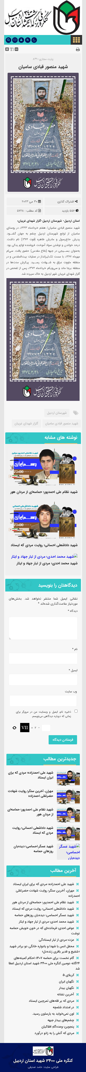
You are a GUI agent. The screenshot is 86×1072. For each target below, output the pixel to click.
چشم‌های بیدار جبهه (60, 1020)
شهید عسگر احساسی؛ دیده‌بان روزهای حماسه (33, 849)
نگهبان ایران (66, 981)
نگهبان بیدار (66, 987)
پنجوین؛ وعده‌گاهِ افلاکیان (58, 1026)
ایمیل (73, 670)
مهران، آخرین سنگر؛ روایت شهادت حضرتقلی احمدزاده (30, 793)
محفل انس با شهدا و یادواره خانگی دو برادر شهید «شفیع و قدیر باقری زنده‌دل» (44, 949)
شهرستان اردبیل (57, 412)
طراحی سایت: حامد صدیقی (43, 1067)
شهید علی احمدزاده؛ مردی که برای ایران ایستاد (30, 775)
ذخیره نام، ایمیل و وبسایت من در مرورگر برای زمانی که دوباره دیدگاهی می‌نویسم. (43, 714)
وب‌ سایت (71, 691)
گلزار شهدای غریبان (26, 423)
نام (75, 649)
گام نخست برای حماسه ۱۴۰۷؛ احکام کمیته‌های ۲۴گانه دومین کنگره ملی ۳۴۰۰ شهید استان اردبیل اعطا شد (44, 963)
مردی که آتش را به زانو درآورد (54, 1033)
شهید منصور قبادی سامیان (43, 66)
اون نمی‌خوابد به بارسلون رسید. (53, 1013)
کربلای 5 (68, 975)
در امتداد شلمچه (63, 1007)
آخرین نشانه (65, 994)
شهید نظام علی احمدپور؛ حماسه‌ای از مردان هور (44, 492)
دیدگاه (73, 611)
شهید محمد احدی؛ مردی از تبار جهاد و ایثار (47, 563)
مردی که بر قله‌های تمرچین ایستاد (51, 1000)
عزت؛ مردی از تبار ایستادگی (56, 939)
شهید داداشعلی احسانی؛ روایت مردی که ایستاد (44, 545)
